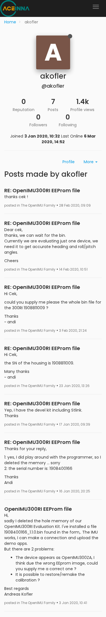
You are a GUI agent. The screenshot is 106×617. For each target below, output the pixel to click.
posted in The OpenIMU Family (29, 205)
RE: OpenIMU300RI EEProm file (42, 190)
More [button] (89, 162)
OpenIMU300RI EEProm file (38, 508)
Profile (68, 162)
